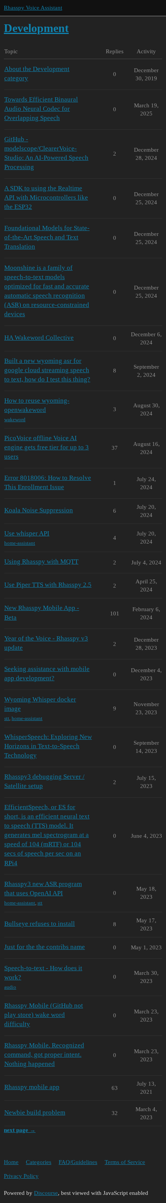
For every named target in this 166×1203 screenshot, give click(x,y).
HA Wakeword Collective (39, 337)
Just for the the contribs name (44, 947)
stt (6, 718)
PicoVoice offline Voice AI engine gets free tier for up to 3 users (46, 447)
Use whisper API (26, 533)
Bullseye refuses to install (39, 923)
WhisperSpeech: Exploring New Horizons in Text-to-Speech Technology (48, 746)
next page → (20, 1130)
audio (10, 987)
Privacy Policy (21, 1176)
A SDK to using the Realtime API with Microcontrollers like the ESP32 (46, 197)
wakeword (14, 419)
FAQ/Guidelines (78, 1162)
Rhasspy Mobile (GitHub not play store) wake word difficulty (43, 1015)
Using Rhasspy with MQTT (41, 561)
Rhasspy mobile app (31, 1087)
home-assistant (19, 543)
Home (11, 1162)
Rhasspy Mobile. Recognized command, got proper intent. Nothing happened (44, 1054)
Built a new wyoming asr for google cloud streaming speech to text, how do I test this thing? (47, 370)
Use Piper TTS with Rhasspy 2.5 (47, 584)
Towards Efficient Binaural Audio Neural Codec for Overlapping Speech (41, 109)
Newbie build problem (34, 1112)
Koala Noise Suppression (38, 510)
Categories (38, 1162)
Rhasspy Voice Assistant (33, 8)
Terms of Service (125, 1162)
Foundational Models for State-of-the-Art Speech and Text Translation (47, 237)
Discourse (46, 1193)
